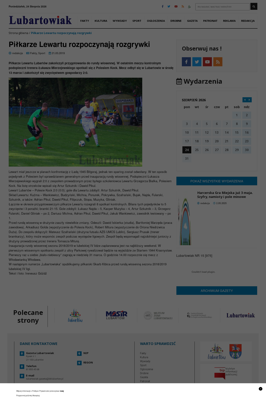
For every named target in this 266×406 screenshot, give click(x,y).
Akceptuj (36, 395)
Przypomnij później (24, 395)
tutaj (62, 391)
